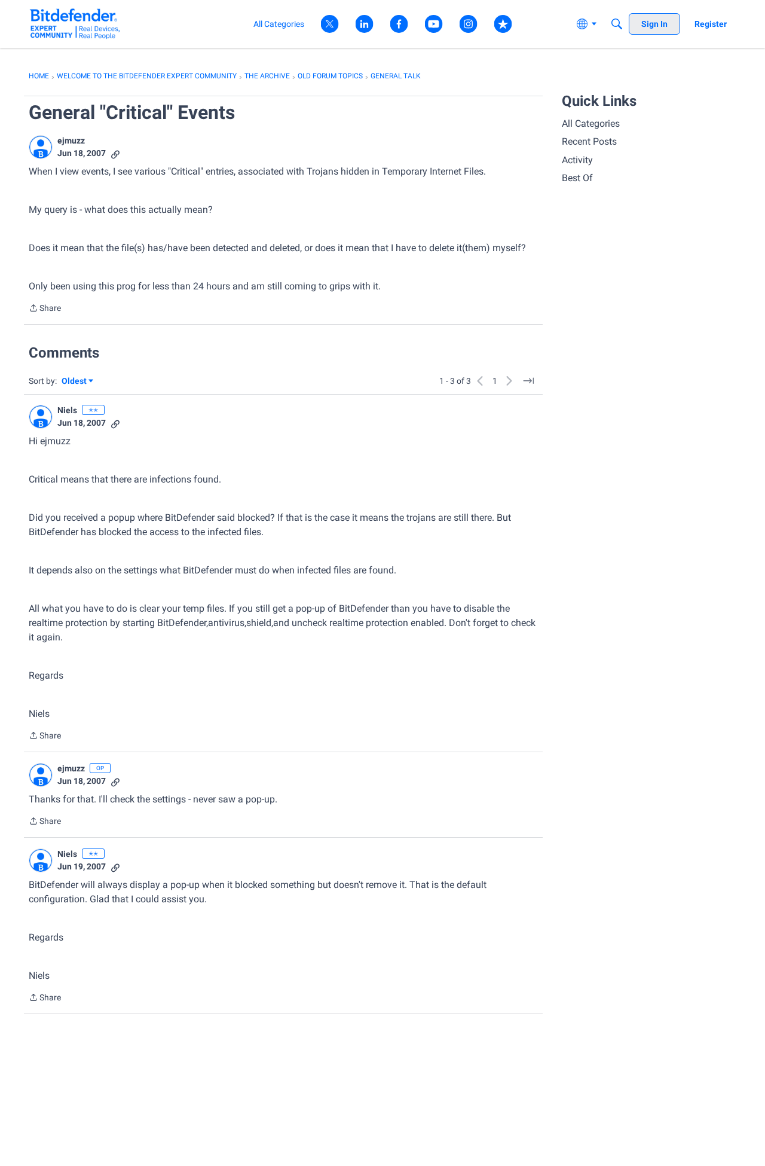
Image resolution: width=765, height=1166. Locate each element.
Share (45, 309)
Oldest (75, 381)
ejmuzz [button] (71, 140)
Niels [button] (67, 410)
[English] (75, 23)
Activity (577, 160)
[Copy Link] (115, 153)
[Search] (617, 24)
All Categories (591, 123)
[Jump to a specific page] (528, 380)
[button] (41, 147)
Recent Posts (589, 141)
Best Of (577, 178)
